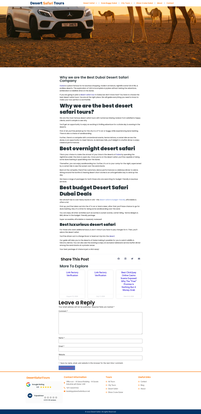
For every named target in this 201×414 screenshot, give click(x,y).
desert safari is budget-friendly (112, 200)
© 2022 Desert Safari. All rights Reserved (100, 412)
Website (62, 354)
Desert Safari (89, 3)
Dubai (118, 154)
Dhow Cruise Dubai (144, 3)
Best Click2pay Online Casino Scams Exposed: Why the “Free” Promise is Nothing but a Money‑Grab (129, 281)
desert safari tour (87, 95)
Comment (63, 311)
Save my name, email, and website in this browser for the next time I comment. (92, 363)
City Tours (125, 3)
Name (62, 338)
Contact (170, 3)
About (159, 3)
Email (61, 346)
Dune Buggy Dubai (109, 3)
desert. (112, 236)
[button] (118, 258)
